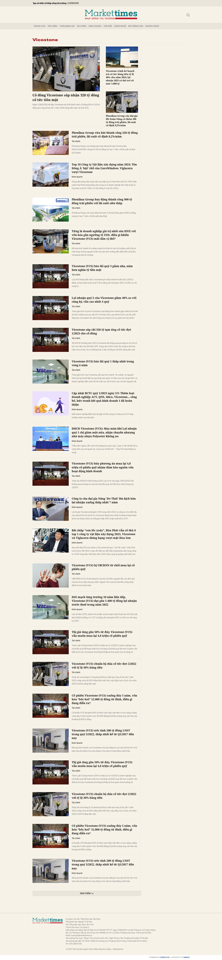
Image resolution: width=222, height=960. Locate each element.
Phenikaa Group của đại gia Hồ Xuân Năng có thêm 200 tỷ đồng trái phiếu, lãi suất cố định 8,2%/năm (122, 120)
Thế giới (107, 26)
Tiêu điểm (52, 26)
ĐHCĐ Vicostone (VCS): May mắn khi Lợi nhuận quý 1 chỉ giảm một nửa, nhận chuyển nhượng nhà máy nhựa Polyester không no (104, 432)
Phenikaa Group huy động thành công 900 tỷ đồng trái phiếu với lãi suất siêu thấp (102, 201)
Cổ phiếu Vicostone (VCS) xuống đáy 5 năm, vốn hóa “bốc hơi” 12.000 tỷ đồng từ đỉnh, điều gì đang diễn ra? (104, 699)
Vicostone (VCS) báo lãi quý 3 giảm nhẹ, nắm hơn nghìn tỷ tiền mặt (102, 268)
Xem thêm (85, 893)
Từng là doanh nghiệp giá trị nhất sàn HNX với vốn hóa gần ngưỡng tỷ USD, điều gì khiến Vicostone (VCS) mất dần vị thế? (104, 234)
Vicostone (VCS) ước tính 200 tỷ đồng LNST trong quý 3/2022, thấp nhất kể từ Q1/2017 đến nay (103, 734)
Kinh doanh (95, 26)
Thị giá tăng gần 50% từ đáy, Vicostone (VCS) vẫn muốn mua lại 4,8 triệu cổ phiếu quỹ (102, 633)
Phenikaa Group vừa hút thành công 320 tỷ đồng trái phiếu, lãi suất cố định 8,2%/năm (105, 134)
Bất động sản (135, 26)
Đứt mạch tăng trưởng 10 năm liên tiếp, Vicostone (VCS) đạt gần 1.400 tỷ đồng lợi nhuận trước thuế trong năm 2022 (104, 600)
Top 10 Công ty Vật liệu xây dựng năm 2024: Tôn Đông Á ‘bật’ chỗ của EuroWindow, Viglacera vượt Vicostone (104, 168)
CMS (165, 957)
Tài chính (82, 26)
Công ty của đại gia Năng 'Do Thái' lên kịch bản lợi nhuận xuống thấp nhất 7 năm (104, 500)
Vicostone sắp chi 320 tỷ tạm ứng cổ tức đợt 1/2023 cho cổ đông (101, 331)
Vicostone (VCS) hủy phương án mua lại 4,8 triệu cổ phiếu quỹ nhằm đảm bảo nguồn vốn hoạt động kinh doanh (103, 467)
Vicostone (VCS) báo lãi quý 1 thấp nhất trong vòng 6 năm (103, 363)
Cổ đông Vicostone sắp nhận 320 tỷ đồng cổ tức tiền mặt (65, 97)
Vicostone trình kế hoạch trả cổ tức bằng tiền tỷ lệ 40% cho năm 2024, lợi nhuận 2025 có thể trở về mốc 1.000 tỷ (120, 77)
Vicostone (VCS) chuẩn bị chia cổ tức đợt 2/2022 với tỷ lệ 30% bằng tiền (104, 665)
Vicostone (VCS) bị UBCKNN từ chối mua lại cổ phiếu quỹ (103, 567)
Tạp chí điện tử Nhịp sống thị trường (49, 3)
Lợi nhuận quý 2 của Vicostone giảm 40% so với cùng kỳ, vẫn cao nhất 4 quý (104, 299)
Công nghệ (120, 26)
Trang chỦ (39, 26)
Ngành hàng (152, 26)
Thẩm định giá (67, 26)
